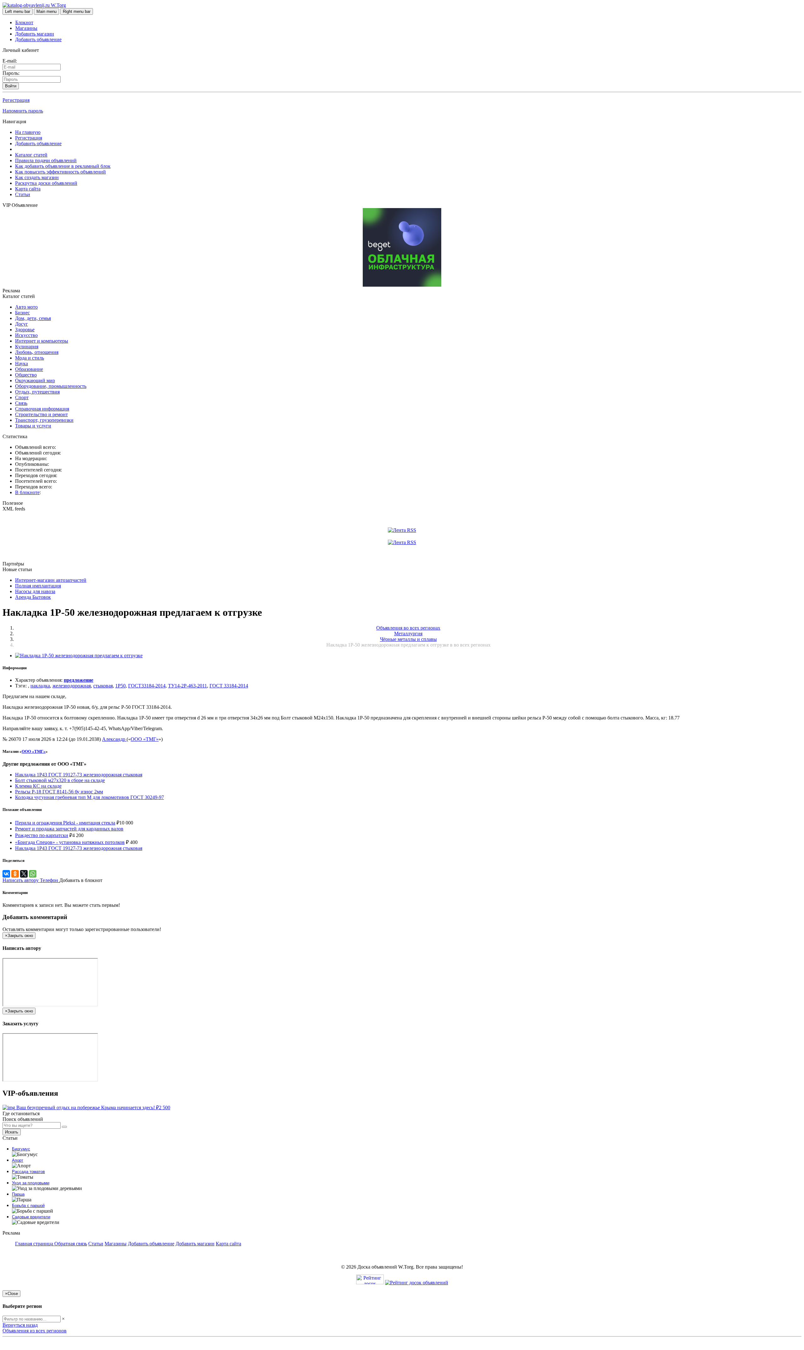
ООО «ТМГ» (145, 739)
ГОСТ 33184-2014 (228, 685)
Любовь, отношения (36, 352)
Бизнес (22, 312)
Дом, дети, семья (33, 318)
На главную (28, 132)
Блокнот (24, 22)
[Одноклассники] (15, 874)
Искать (11, 1132)
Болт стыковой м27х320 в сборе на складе (60, 780)
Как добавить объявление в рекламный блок (63, 166)
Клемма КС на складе (38, 786)
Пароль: (11, 73)
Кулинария (26, 346)
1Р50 (120, 685)
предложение (78, 680)
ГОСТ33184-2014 (147, 685)
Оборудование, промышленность (50, 386)
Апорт (17, 1160)
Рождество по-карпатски (41, 835)
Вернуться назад (20, 1325)
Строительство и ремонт (41, 414)
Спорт (22, 397)
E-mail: (10, 60)
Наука (21, 363)
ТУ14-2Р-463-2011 (187, 685)
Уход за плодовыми (30, 1183)
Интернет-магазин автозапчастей (50, 580)
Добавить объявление (38, 39)
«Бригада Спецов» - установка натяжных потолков (70, 842)
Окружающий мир (35, 380)
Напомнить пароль (23, 110)
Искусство (26, 335)
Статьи (22, 194)
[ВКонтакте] (6, 874)
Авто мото (26, 307)
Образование (29, 369)
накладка (40, 685)
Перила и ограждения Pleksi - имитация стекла (65, 822)
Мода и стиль (29, 358)
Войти (10, 86)
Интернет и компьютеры (41, 341)
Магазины (26, 28)
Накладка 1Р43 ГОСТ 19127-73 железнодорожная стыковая (78, 774)
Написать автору (21, 880)
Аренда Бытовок (33, 597)
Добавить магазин (34, 33)
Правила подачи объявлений (46, 160)
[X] (24, 874)
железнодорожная (71, 685)
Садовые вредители (31, 1217)
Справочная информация (42, 408)
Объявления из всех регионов (35, 1330)
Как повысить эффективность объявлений (60, 171)
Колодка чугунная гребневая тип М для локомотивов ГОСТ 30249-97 (89, 797)
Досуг (21, 324)
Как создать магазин (37, 177)
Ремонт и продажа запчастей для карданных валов (69, 828)
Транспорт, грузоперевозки (44, 420)
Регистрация (16, 100)
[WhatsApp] (32, 874)
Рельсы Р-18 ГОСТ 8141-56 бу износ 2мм (59, 791)
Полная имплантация (38, 585)
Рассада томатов (28, 1171)
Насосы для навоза (35, 591)
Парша (18, 1194)
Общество (26, 374)
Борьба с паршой (28, 1205)
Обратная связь (70, 1243)
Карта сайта (28, 188)
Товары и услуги (33, 425)
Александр (114, 739)
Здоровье (25, 329)
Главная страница (34, 1243)
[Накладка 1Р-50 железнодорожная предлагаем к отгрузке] (79, 655)
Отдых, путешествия (37, 391)
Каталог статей (31, 154)
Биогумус (21, 1149)
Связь (21, 403)
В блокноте (27, 492)
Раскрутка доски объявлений (46, 183)
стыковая (103, 685)
